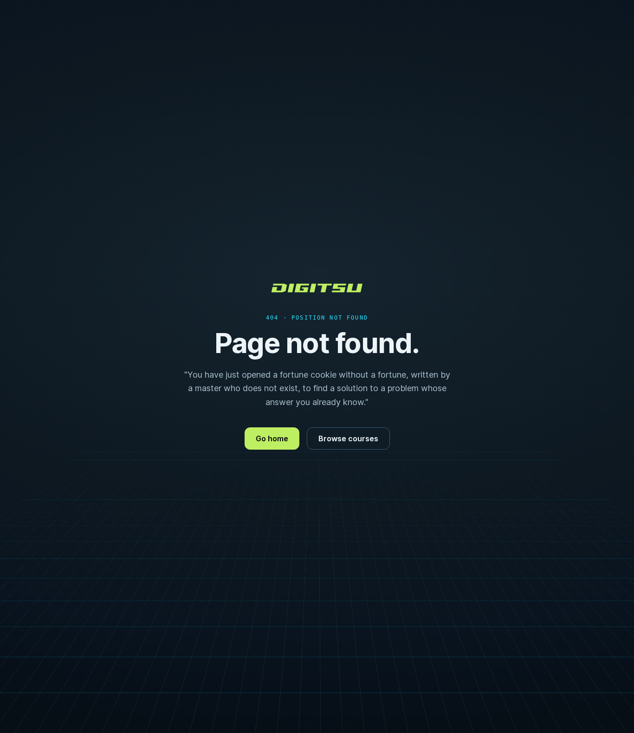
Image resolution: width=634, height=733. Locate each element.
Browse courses (348, 438)
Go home (272, 438)
